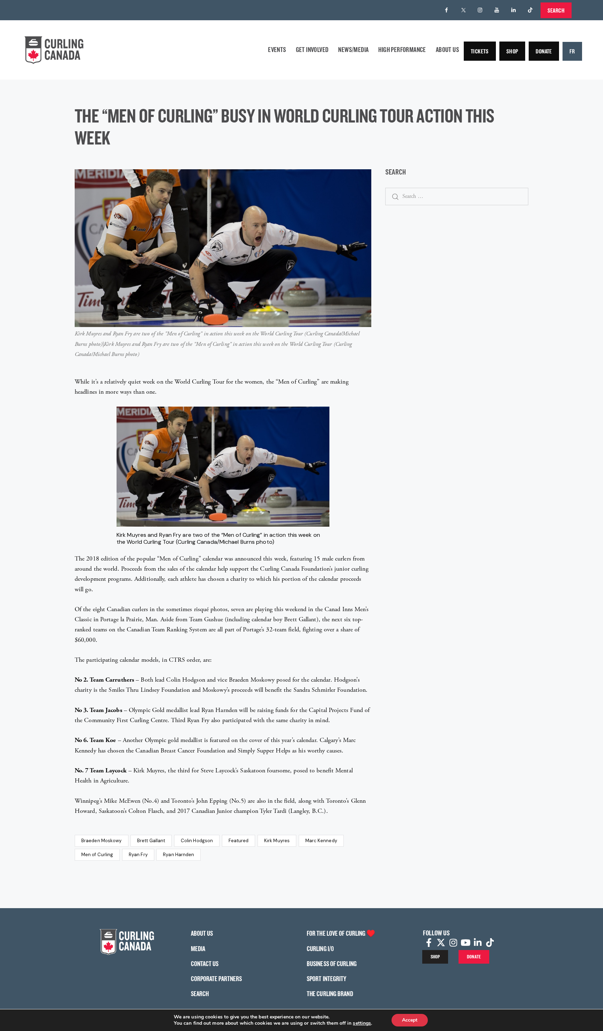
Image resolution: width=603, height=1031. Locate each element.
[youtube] (497, 10)
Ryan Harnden (178, 855)
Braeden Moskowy (101, 841)
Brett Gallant (151, 841)
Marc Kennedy (321, 841)
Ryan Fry (138, 855)
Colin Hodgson (197, 841)
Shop (512, 51)
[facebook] (446, 10)
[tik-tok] (530, 10)
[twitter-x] (463, 10)
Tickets (480, 51)
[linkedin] (513, 10)
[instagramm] (480, 10)
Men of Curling (97, 855)
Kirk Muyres (277, 841)
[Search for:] (456, 196)
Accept (409, 1020)
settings (362, 1023)
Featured (239, 841)
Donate (544, 51)
